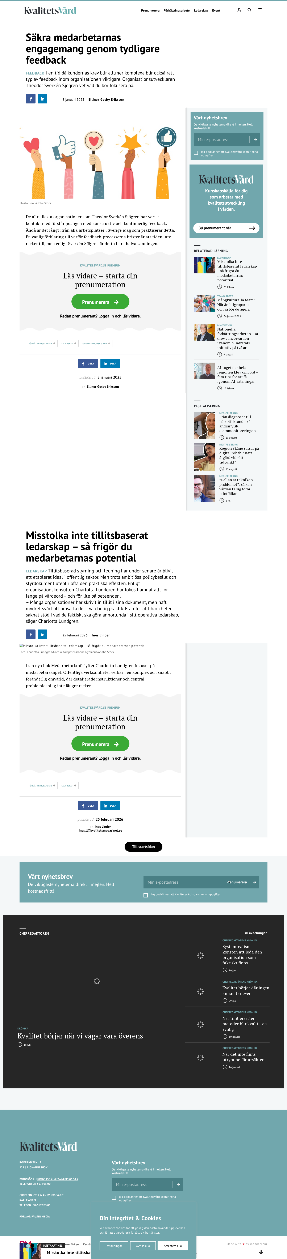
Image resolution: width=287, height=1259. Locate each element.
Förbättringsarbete (177, 10)
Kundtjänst (90, 1244)
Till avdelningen (255, 933)
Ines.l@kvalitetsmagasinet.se (100, 830)
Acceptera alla (173, 1246)
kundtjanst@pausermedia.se (57, 1179)
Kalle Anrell (29, 1200)
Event (216, 10)
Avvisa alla (143, 1246)
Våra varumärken (67, 1244)
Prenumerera (150, 10)
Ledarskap (201, 10)
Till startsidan (143, 846)
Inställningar (114, 1246)
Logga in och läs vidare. (120, 316)
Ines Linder (101, 635)
